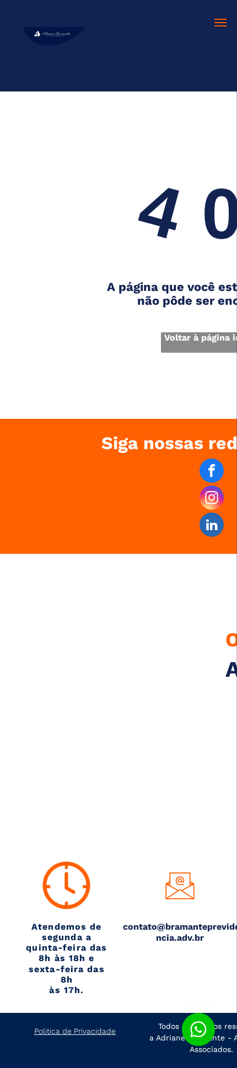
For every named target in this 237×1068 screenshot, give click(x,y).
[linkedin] (212, 526)
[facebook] (212, 472)
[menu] (220, 23)
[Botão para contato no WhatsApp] (198, 1029)
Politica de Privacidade (75, 1031)
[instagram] (212, 499)
